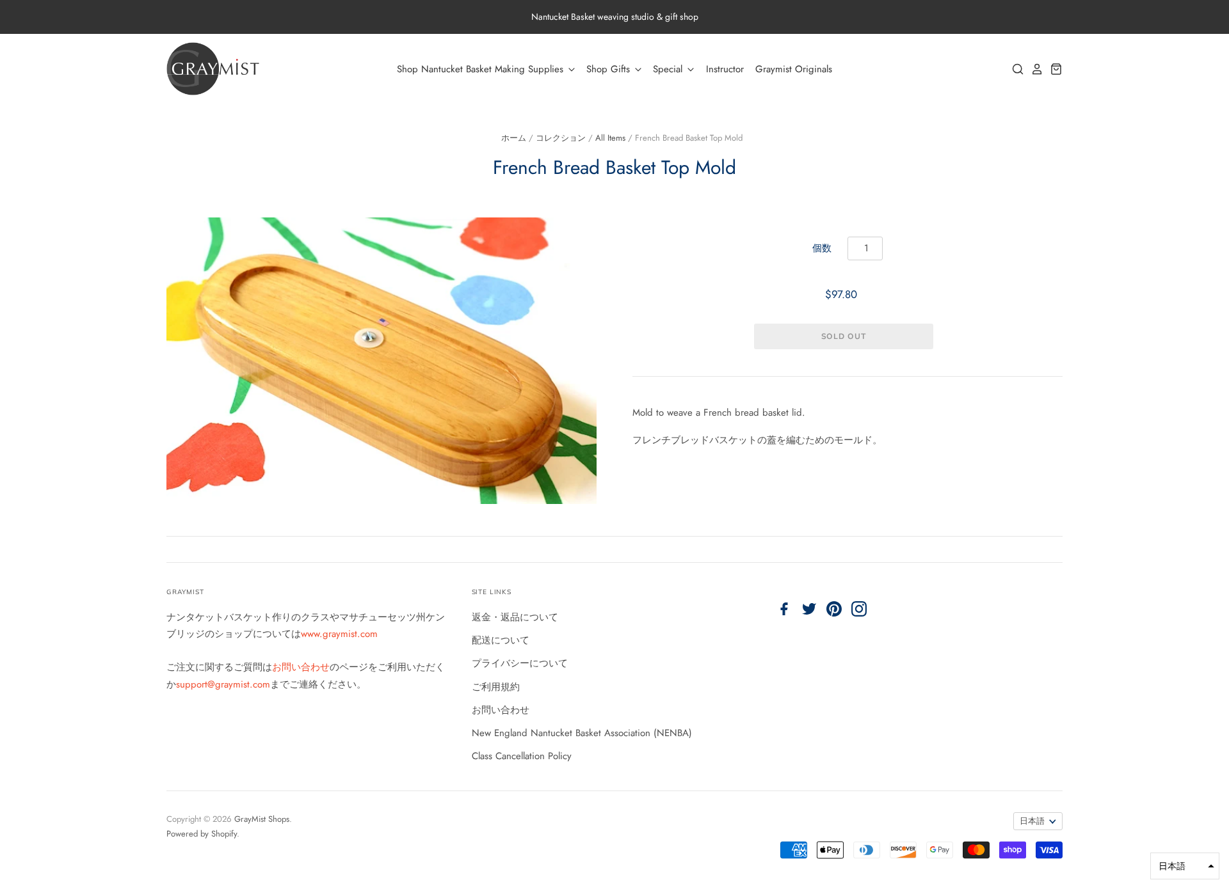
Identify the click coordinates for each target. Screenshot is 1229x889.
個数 (821, 248)
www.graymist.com (339, 634)
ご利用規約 (496, 687)
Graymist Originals (793, 69)
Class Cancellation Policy (522, 756)
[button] (1184, 866)
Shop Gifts (609, 69)
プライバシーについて (520, 663)
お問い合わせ (301, 667)
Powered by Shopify (201, 834)
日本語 (1032, 821)
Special (669, 69)
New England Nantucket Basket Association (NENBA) (582, 733)
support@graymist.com (223, 684)
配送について (500, 640)
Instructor (725, 69)
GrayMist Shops (261, 819)
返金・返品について (515, 617)
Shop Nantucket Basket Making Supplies (481, 69)
